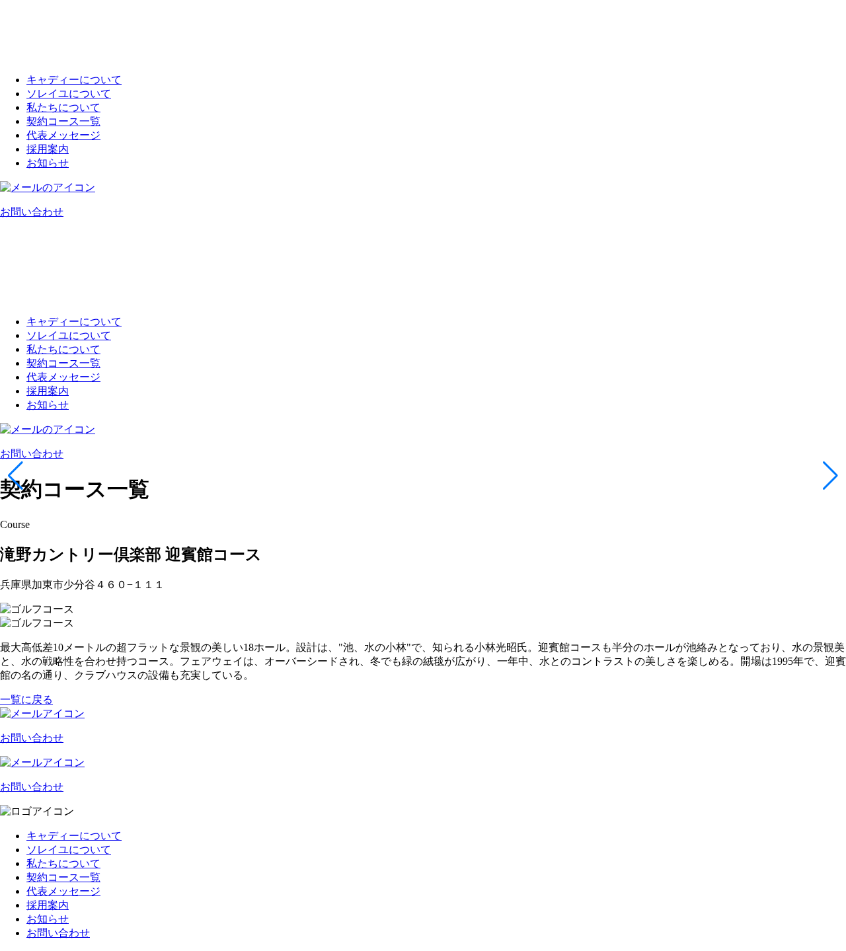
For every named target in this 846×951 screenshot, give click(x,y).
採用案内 (47, 149)
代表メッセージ (63, 135)
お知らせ (47, 163)
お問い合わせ (58, 932)
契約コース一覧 (63, 121)
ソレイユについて (68, 93)
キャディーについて (74, 79)
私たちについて (63, 107)
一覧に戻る (26, 699)
